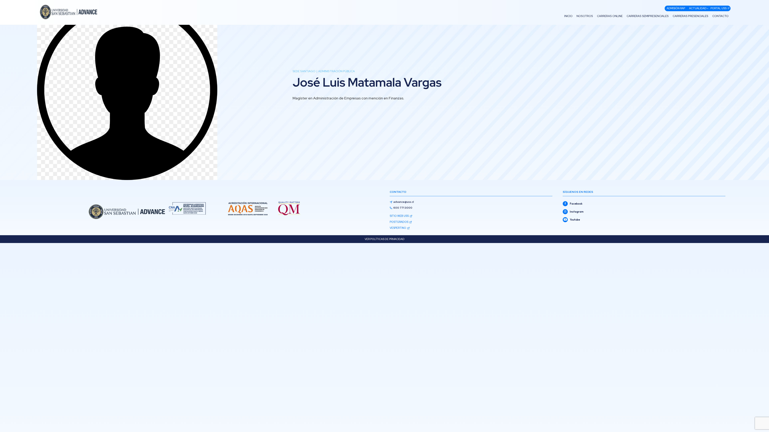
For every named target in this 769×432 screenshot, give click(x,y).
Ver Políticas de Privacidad (385, 239)
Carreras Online (610, 16)
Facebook (576, 203)
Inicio (568, 16)
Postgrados (399, 222)
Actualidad (698, 8)
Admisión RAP (676, 8)
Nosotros (585, 16)
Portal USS (719, 8)
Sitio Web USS (399, 216)
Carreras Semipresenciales (648, 16)
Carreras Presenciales (690, 16)
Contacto (720, 16)
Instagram (577, 211)
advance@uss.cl (403, 202)
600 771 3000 (402, 207)
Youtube (575, 219)
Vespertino (398, 228)
